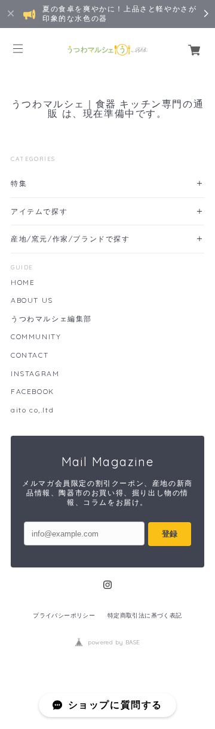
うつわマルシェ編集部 (51, 319)
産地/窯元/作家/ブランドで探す (70, 238)
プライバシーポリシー (64, 615)
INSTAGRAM (35, 374)
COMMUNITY (36, 337)
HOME (23, 282)
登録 (169, 533)
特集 (19, 183)
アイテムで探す (39, 211)
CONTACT (29, 355)
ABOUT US (32, 300)
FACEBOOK (32, 391)
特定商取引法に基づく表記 (145, 615)
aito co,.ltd (32, 410)
